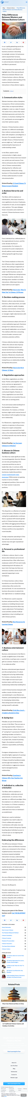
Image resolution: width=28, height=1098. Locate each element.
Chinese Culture (11, 8)
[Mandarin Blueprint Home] (5, 2)
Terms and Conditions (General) (3, 1090)
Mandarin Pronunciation (8, 940)
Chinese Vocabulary (7, 935)
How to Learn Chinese (7, 930)
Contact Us (14, 1074)
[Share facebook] (4, 42)
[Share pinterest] (23, 42)
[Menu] (26, 2)
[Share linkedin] (17, 42)
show (11, 91)
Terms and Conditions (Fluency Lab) (12, 1090)
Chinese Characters (7, 943)
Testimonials (14, 1071)
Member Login (14, 1077)
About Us (14, 1062)
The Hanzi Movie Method (8, 946)
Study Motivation (6, 927)
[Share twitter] (11, 42)
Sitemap (25, 1088)
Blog (4, 8)
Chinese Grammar (6, 938)
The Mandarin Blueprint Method (10, 932)
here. (5, 1096)
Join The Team (14, 1065)
